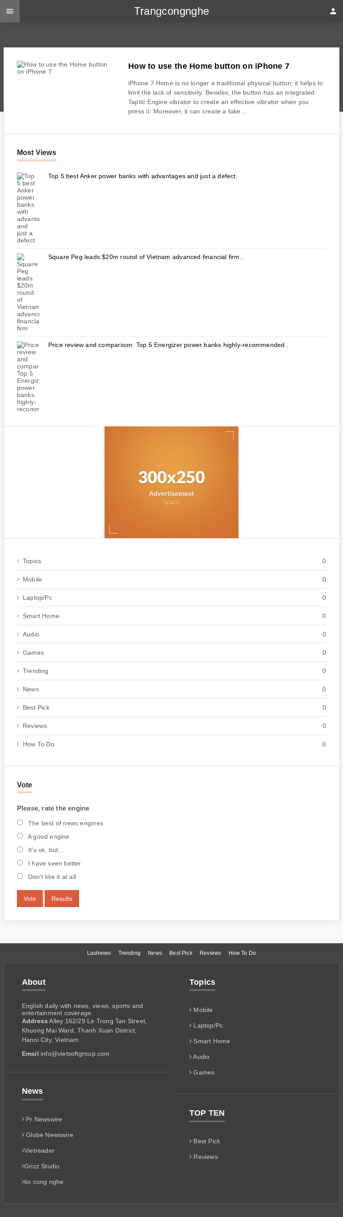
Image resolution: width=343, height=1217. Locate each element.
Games (174, 652)
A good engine (48, 836)
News (174, 689)
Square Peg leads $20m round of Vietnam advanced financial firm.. (145, 256)
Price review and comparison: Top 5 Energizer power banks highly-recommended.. (168, 344)
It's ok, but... (45, 849)
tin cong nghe (44, 1181)
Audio (174, 634)
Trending (174, 670)
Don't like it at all (51, 876)
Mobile (174, 579)
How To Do (174, 744)
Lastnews (99, 953)
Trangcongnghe (171, 11)
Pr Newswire (43, 1119)
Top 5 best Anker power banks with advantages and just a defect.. (143, 176)
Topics (174, 561)
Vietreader (39, 1150)
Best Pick (174, 707)
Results (61, 898)
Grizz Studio (42, 1166)
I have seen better (53, 863)
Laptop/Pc (174, 597)
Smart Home (174, 615)
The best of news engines (64, 823)
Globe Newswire (48, 1134)
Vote (30, 898)
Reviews (174, 725)
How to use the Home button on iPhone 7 (208, 66)
